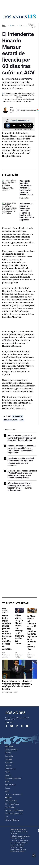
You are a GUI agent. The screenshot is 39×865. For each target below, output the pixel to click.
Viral (7, 791)
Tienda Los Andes (12, 804)
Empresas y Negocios (13, 778)
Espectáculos (10, 769)
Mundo (8, 772)
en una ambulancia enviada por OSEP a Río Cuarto (18, 337)
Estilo (7, 782)
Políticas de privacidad (13, 814)
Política (13, 26)
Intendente (17, 416)
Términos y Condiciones (14, 810)
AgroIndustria (10, 785)
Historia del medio (12, 820)
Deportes (8, 766)
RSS (6, 817)
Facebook (6, 726)
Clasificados (10, 807)
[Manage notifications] (34, 855)
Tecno (7, 788)
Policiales (8, 762)
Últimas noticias (11, 750)
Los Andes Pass (11, 801)
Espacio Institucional (13, 794)
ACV (21, 420)
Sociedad (8, 759)
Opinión (8, 775)
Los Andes (4, 26)
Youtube (27, 726)
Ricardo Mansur (10, 420)
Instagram (11, 726)
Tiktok (16, 726)
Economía (9, 756)
